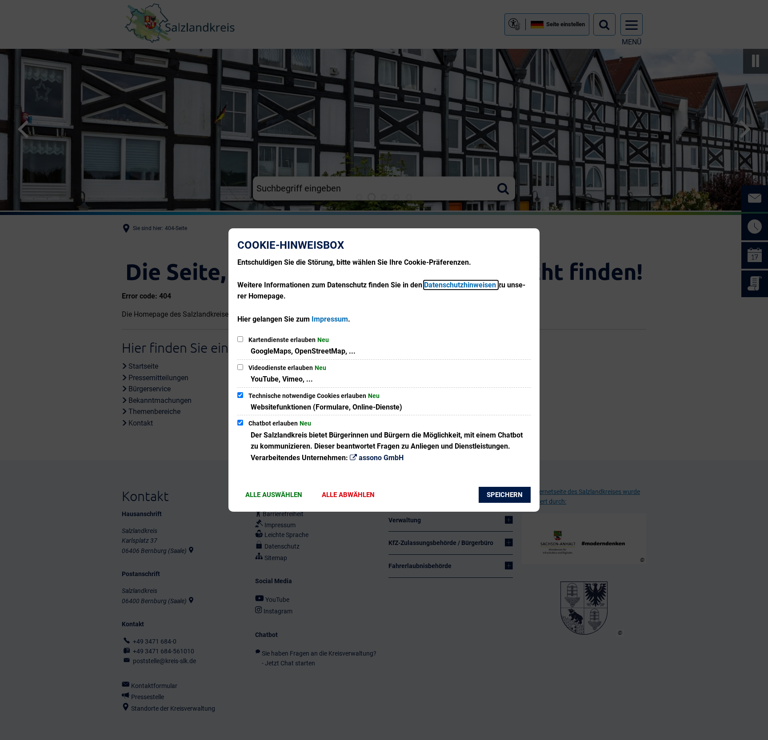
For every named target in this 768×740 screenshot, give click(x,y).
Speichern (505, 495)
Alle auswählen (273, 495)
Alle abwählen (348, 495)
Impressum (330, 319)
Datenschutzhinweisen (461, 285)
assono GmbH (381, 458)
